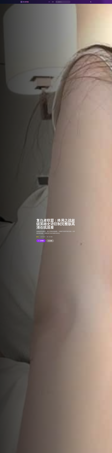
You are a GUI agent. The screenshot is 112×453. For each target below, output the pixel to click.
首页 (49, 1)
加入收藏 (50, 240)
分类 (53, 1)
